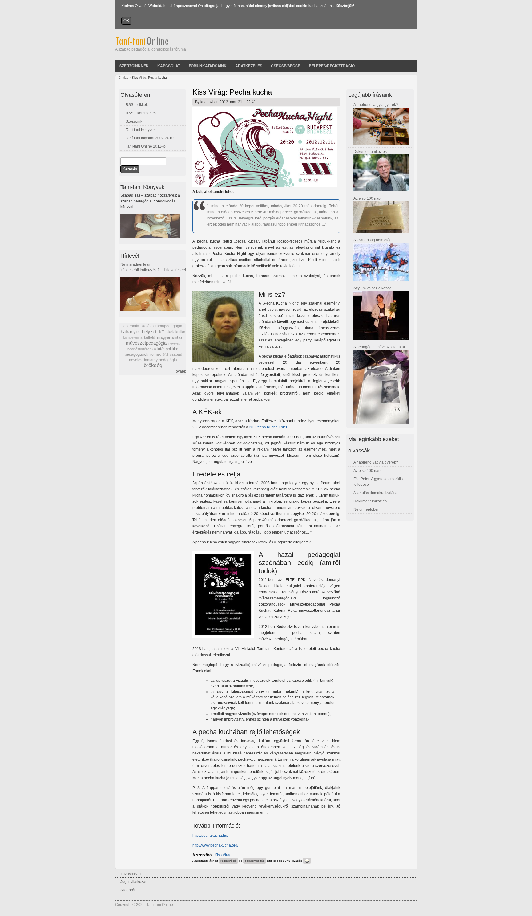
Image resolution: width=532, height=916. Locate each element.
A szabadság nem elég (372, 240)
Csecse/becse (285, 65)
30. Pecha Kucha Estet (268, 427)
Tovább (180, 371)
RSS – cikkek (137, 105)
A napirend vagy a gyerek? (375, 105)
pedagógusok (136, 354)
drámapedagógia (167, 326)
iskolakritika (175, 332)
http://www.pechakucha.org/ (215, 845)
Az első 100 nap (367, 198)
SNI (165, 354)
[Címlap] (150, 44)
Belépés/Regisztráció (332, 65)
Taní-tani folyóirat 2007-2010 (150, 138)
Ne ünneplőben (366, 509)
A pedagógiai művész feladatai (379, 347)
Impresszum (130, 873)
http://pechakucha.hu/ (210, 835)
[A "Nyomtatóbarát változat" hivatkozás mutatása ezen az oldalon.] (307, 861)
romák (155, 354)
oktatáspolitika (165, 348)
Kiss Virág (223, 855)
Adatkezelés (248, 65)
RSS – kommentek (141, 113)
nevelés (174, 343)
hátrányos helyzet (138, 331)
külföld (149, 337)
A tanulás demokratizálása (375, 493)
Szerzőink (134, 121)
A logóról (127, 890)
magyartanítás (170, 337)
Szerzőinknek (134, 65)
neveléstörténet (139, 349)
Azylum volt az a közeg (372, 288)
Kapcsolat (168, 65)
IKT (161, 332)
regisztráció (228, 860)
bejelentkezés (254, 860)
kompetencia (132, 337)
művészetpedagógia (146, 343)
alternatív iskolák (137, 326)
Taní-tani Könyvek (140, 130)
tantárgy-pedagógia (160, 360)
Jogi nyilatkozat (133, 882)
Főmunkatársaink (208, 65)
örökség (153, 365)
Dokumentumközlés (370, 151)
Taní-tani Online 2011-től (146, 146)
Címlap (123, 77)
